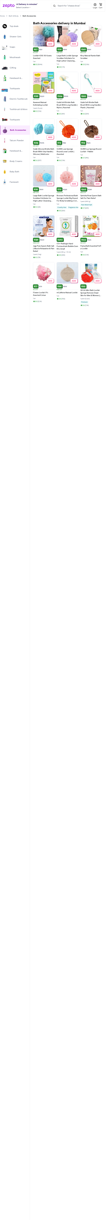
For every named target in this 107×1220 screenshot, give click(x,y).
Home (2, 16)
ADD (50, 44)
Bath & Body (14, 16)
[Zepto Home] (8, 6)
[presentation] (7, 16)
